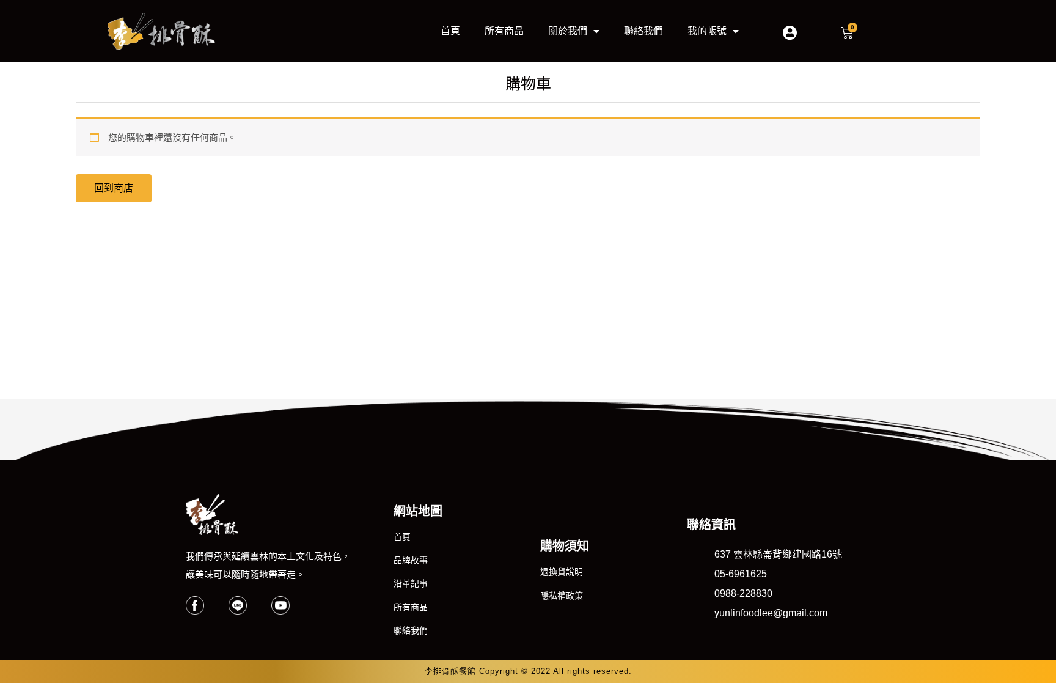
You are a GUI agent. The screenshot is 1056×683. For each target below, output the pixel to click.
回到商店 (113, 188)
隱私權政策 (561, 595)
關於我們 (567, 31)
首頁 (450, 31)
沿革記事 (411, 583)
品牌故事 (411, 560)
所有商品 (504, 31)
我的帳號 (707, 31)
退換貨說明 (561, 572)
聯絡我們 (643, 31)
